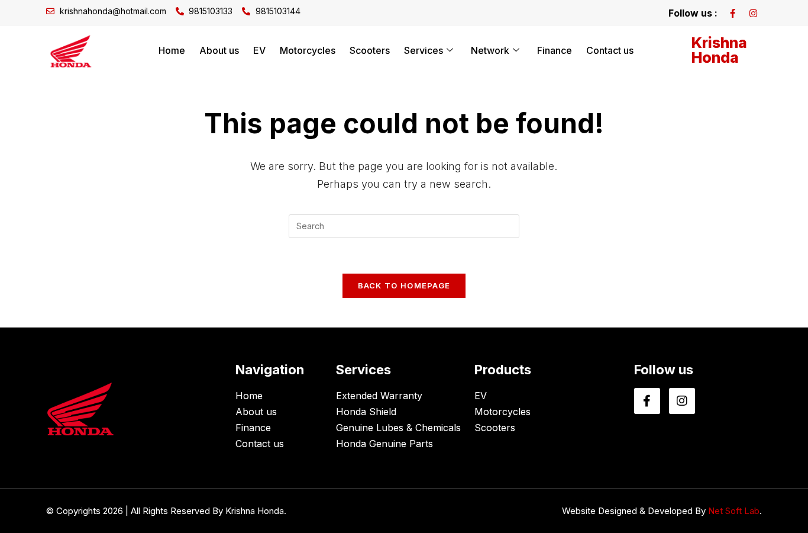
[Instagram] (753, 13)
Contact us (610, 50)
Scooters (370, 50)
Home (172, 50)
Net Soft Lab (733, 510)
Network (490, 50)
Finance (554, 50)
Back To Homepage (404, 285)
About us (219, 50)
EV (259, 50)
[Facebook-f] (732, 13)
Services (423, 50)
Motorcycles (307, 50)
